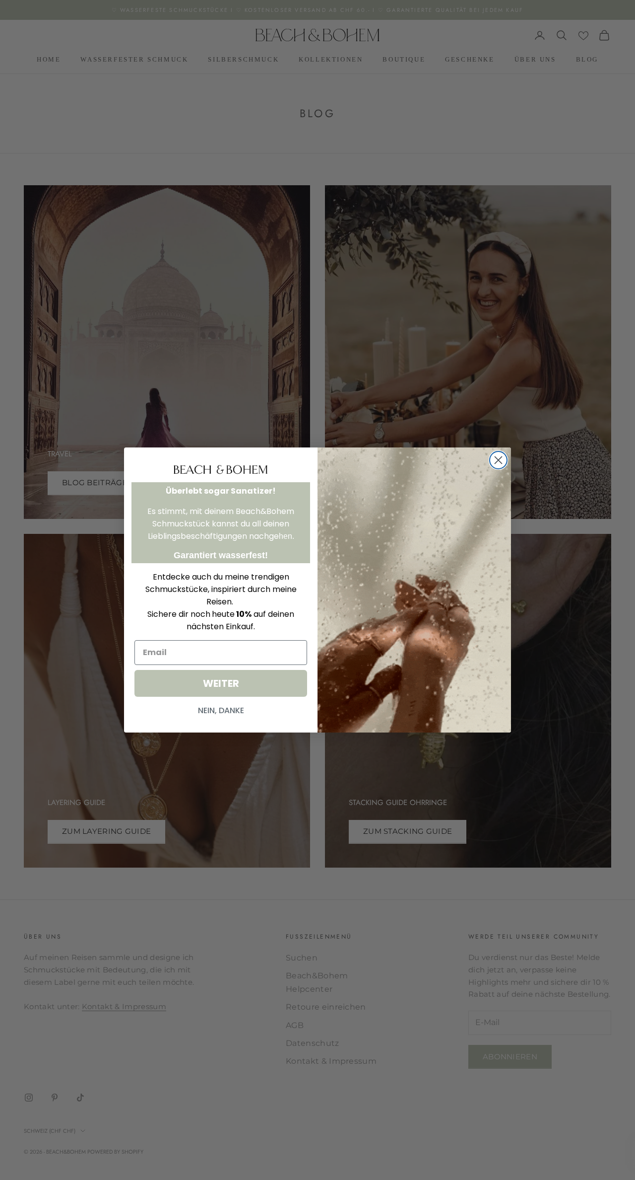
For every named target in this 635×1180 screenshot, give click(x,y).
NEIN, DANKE (221, 710)
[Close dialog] (498, 460)
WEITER (221, 683)
